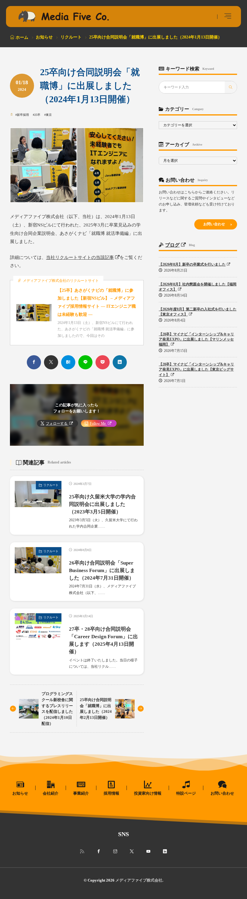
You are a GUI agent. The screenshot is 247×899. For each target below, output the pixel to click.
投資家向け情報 (147, 793)
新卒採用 (23, 114)
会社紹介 (50, 793)
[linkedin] (120, 362)
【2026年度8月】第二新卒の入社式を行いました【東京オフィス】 (197, 311)
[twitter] (51, 362)
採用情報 (111, 793)
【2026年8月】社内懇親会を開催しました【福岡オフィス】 (197, 286)
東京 (49, 114)
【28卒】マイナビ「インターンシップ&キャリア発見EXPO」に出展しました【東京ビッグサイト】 (196, 369)
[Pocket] (102, 362)
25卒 (37, 114)
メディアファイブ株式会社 (138, 880)
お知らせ (44, 37)
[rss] (82, 851)
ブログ (172, 245)
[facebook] (34, 362)
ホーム (22, 37)
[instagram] (115, 851)
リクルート (71, 37)
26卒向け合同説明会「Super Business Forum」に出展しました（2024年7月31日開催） (102, 570)
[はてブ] (68, 362)
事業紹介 (81, 793)
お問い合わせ (214, 224)
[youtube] (148, 851)
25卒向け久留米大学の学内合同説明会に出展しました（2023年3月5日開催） (102, 504)
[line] (85, 362)
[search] (231, 87)
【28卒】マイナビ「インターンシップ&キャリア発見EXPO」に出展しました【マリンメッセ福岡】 (196, 339)
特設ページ (186, 793)
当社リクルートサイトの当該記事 (80, 257)
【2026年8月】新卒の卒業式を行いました (192, 264)
